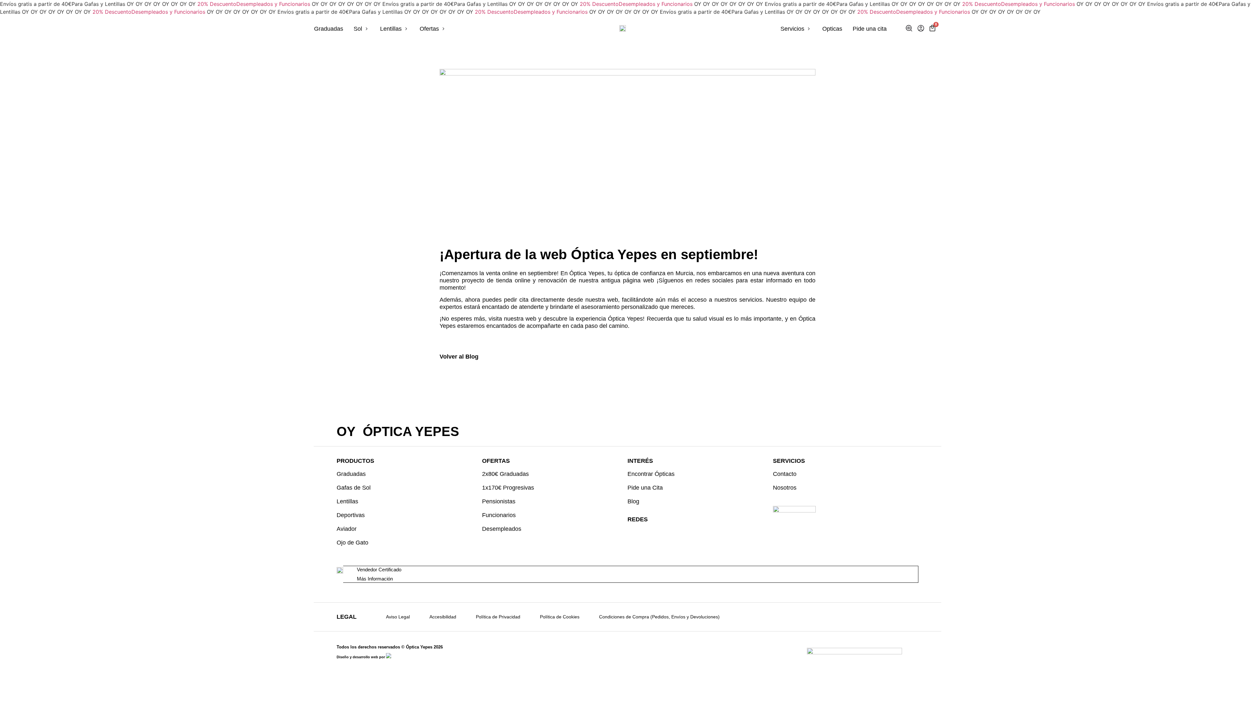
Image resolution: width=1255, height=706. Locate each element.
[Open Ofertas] (443, 29)
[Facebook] (643, 532)
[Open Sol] (367, 29)
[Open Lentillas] (406, 29)
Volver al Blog (459, 356)
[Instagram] (631, 532)
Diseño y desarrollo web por (361, 657)
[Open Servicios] (809, 29)
